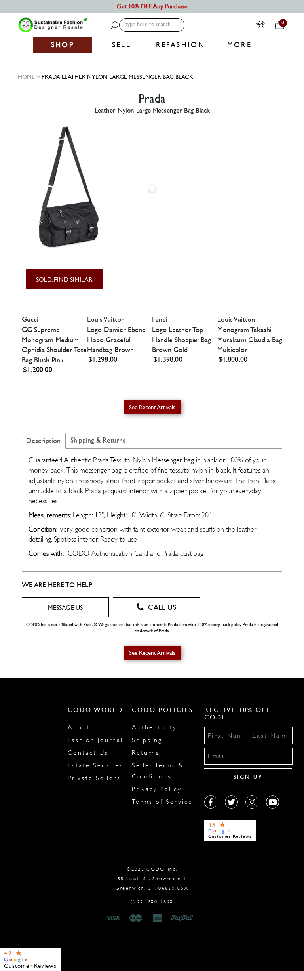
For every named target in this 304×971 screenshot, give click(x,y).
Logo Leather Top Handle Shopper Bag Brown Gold (181, 340)
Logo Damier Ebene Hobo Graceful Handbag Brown (116, 340)
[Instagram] (251, 802)
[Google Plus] (231, 802)
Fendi (159, 319)
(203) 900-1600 (152, 901)
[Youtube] (272, 802)
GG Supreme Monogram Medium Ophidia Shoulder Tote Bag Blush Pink (54, 345)
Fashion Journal (95, 740)
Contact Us (88, 752)
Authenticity (154, 727)
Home (26, 76)
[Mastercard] (135, 918)
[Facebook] (210, 802)
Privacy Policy (157, 789)
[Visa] (114, 918)
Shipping (147, 740)
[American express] (158, 918)
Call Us (162, 607)
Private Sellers (94, 778)
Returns (146, 752)
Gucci (30, 319)
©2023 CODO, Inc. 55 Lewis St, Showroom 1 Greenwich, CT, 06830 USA (152, 878)
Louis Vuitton (106, 319)
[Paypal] (183, 918)
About (79, 727)
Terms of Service (162, 801)
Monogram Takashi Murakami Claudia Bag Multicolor (249, 340)
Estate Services (96, 765)
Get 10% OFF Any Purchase (152, 6)
